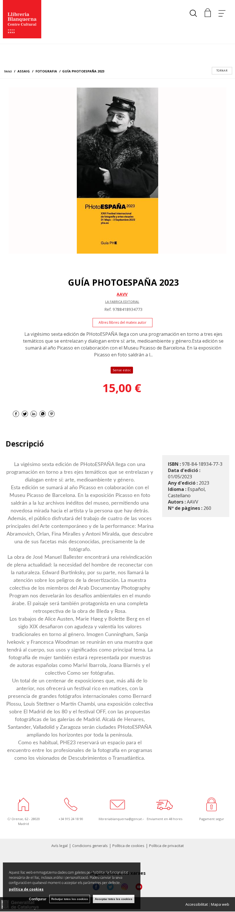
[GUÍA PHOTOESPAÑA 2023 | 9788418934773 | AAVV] (117, 170)
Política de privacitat (166, 845)
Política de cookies (128, 845)
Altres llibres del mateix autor (122, 322)
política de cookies (26, 889)
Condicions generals (90, 845)
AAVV (122, 294)
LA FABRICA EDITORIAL (122, 301)
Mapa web (220, 904)
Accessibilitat (196, 904)
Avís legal (59, 845)
